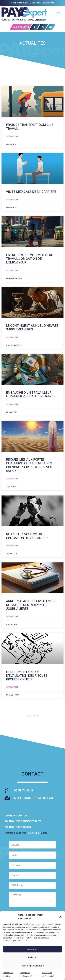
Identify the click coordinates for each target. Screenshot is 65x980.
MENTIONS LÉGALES (16, 815)
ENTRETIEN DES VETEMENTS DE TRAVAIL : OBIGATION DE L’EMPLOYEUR (29, 258)
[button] (60, 916)
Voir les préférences (32, 965)
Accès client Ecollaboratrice (43, 3)
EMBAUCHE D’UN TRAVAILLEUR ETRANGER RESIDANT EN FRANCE (30, 394)
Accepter (32, 949)
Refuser (32, 957)
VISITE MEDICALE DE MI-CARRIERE (31, 192)
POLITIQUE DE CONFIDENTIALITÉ (23, 821)
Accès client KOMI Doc (20, 3)
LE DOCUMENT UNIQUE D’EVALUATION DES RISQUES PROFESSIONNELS (26, 675)
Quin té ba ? (34, 832)
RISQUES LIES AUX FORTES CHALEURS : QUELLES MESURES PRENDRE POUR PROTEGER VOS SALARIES (29, 465)
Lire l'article (12, 136)
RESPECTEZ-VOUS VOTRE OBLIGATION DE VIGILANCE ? (27, 536)
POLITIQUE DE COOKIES (18, 827)
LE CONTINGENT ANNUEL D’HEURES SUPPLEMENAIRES (32, 327)
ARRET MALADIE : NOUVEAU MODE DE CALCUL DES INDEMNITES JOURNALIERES (31, 604)
